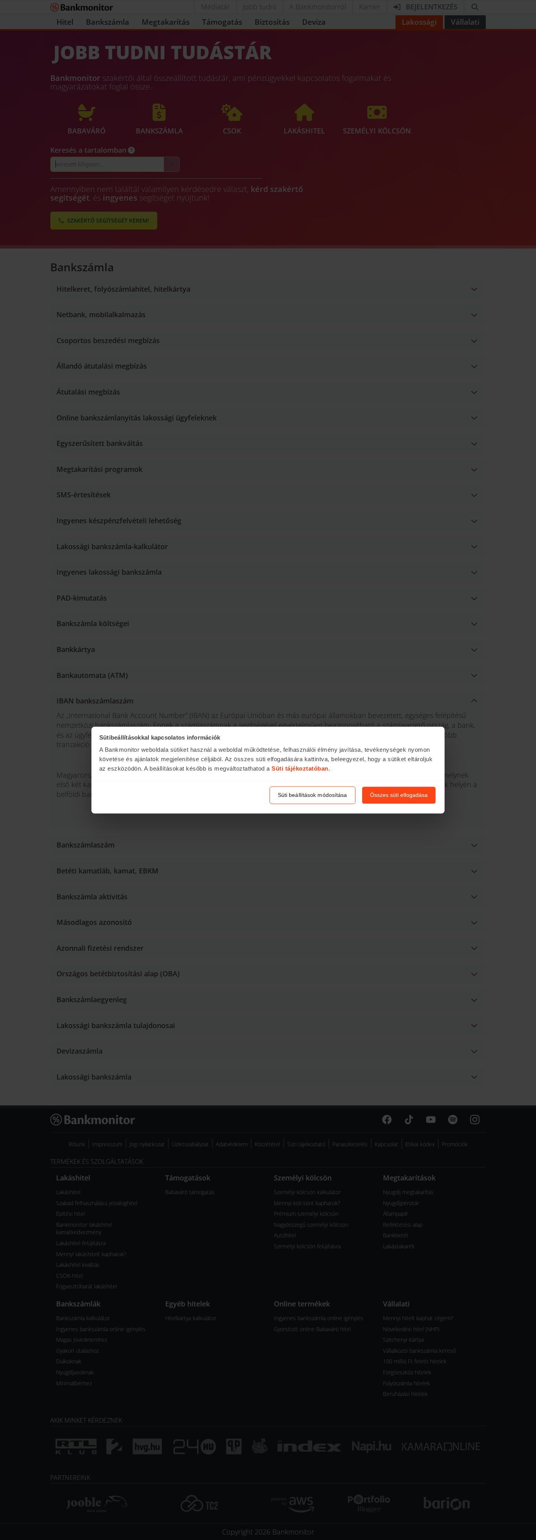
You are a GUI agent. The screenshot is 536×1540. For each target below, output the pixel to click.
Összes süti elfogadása (399, 795)
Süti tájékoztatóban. (301, 768)
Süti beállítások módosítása (312, 795)
